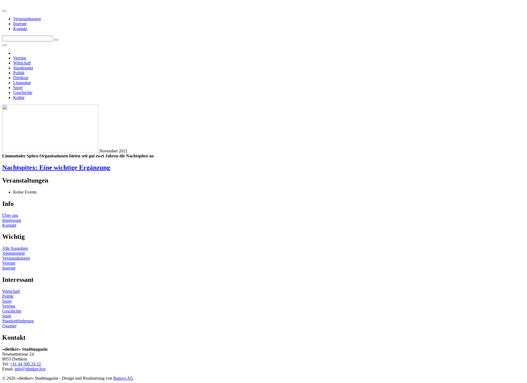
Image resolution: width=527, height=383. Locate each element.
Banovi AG (123, 378)
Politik (18, 72)
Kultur (18, 97)
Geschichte (22, 92)
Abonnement (13, 253)
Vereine (19, 58)
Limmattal (22, 82)
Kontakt (20, 28)
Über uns (10, 215)
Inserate (20, 23)
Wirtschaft (22, 63)
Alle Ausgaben (15, 248)
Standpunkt (23, 68)
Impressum (11, 220)
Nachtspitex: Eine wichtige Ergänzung (56, 167)
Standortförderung (18, 321)
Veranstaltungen (27, 18)
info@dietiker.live (30, 369)
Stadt (6, 316)
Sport (18, 87)
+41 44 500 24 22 (25, 364)
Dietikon (20, 77)
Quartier (9, 326)
